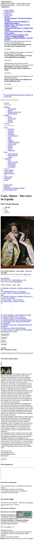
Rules (8, 538)
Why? (16, 358)
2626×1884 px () (19, 280)
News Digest (8, 88)
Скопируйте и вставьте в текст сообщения (14, 522)
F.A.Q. (6, 537)
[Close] (18, 100)
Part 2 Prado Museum (16, 281)
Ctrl (14, 285)
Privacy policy (22, 538)
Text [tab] (6, 210)
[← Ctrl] (12, 301)
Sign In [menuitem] (6, 96)
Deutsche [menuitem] (27, 95)
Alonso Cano (27, 274)
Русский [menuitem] (7, 95)
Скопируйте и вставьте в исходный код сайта (15, 516)
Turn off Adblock (6, 454)
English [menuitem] (12, 95)
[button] (9, 10)
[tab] (7, 207)
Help (2, 537)
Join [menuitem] (10, 96)
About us (11, 537)
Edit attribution (5, 278)
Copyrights (30, 538)
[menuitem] (31, 95)
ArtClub (9, 124)
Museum (7, 104)
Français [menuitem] (22, 95)
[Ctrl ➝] (16, 315)
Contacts (16, 537)
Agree (27, 514)
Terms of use (14, 538)
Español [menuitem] (17, 95)
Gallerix (8, 527)
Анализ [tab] (6, 212)
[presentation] (18, 214)
